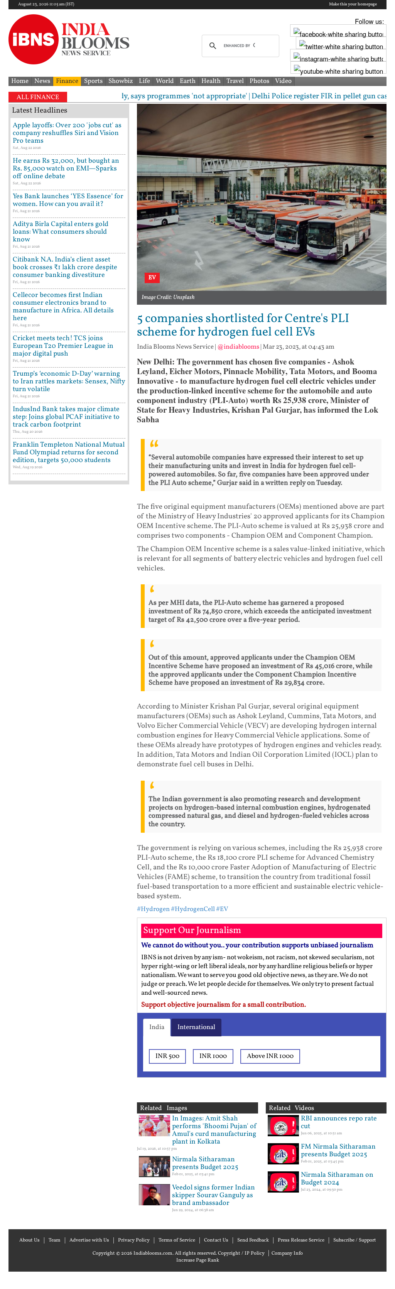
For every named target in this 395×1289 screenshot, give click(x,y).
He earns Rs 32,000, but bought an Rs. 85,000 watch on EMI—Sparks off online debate (66, 168)
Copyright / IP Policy (241, 1253)
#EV (222, 909)
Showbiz (120, 81)
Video (283, 81)
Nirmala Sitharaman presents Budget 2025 (205, 1163)
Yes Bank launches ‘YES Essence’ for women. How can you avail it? (68, 200)
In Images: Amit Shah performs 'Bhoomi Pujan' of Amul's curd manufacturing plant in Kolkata (214, 1130)
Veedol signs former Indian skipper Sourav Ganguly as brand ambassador (213, 1195)
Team (55, 1240)
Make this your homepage (353, 4)
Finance (67, 81)
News (42, 81)
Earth (188, 81)
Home (20, 81)
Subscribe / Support (354, 1240)
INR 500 (167, 1056)
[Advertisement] (68, 785)
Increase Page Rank (197, 1260)
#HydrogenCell (193, 909)
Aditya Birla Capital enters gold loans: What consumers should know (60, 232)
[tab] (156, 1027)
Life (144, 81)
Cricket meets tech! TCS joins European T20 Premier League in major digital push (63, 346)
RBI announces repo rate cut (339, 1122)
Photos (259, 81)
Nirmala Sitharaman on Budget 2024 (337, 1179)
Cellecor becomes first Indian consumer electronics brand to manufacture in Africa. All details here (63, 306)
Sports (93, 81)
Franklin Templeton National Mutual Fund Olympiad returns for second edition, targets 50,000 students (69, 452)
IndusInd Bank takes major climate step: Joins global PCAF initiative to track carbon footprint (66, 417)
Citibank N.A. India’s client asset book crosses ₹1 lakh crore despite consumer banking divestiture (65, 267)
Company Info (287, 1253)
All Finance (38, 97)
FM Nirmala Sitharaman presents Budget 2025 (338, 1150)
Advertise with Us (89, 1240)
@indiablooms (238, 346)
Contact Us (216, 1240)
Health (211, 81)
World (165, 81)
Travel (235, 81)
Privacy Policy (134, 1240)
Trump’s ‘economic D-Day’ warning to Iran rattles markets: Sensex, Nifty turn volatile (69, 381)
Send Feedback (253, 1240)
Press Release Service (301, 1240)
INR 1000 (213, 1056)
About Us (29, 1240)
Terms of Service (177, 1240)
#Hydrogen (153, 909)
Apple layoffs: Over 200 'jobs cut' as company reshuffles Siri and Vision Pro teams (67, 133)
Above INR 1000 (270, 1056)
